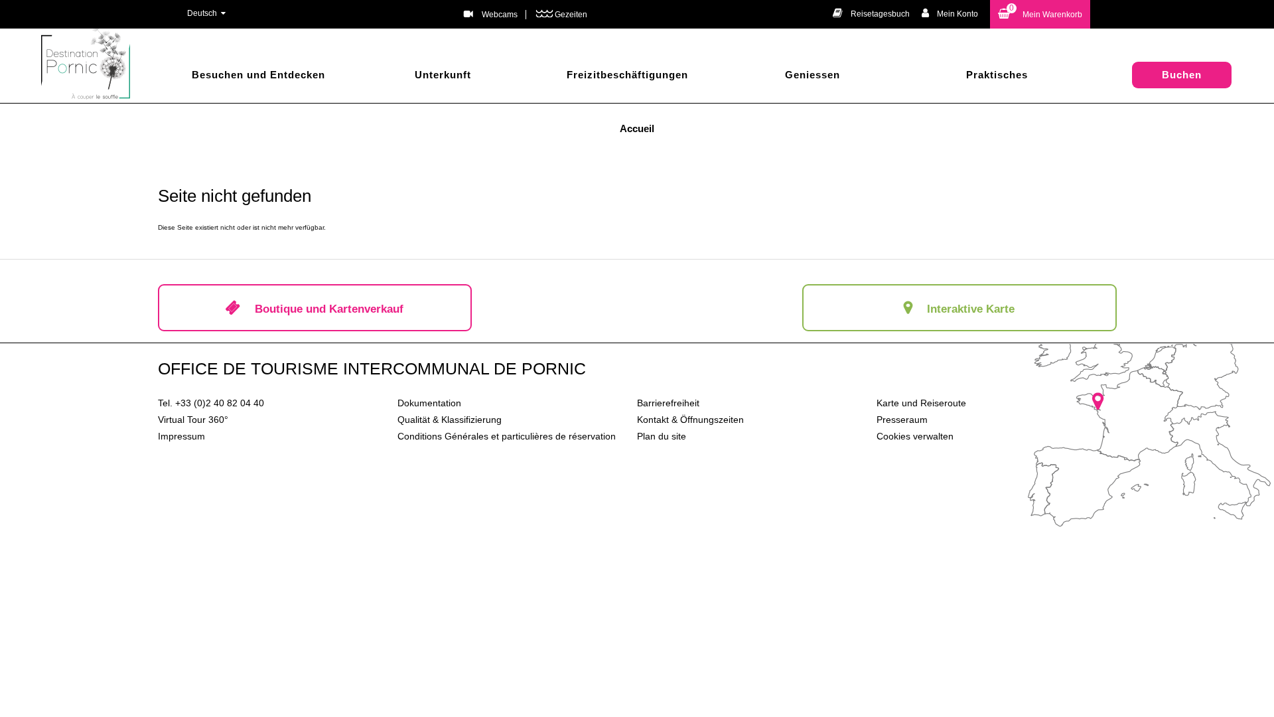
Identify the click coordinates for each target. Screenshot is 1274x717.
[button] (1040, 14)
